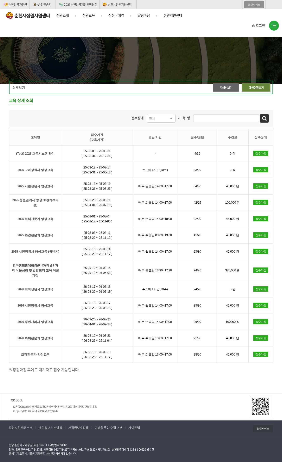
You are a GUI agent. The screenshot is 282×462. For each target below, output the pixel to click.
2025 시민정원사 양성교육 (35, 186)
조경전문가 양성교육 (35, 354)
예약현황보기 (256, 87)
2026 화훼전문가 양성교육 (35, 338)
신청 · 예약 (116, 15)
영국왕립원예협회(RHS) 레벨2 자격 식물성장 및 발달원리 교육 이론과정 (35, 270)
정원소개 (62, 15)
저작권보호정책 (78, 427)
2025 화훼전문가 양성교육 (35, 219)
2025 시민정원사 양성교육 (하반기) (35, 251)
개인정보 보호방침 (50, 427)
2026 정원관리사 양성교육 (35, 322)
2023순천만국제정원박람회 (80, 4)
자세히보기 (226, 87)
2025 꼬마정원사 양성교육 (35, 170)
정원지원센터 (173, 15)
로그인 (260, 25)
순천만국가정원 (17, 4)
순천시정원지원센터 (120, 4)
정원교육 (88, 15)
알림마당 (143, 15)
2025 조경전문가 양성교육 (35, 235)
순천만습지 (44, 4)
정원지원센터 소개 (20, 427)
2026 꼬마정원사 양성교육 (35, 289)
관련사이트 (254, 4)
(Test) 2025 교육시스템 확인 (35, 153)
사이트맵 (274, 26)
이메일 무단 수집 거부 (108, 427)
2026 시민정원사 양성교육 (35, 305)
